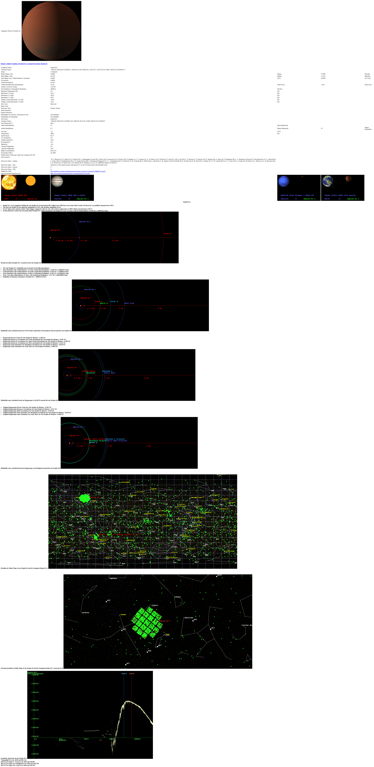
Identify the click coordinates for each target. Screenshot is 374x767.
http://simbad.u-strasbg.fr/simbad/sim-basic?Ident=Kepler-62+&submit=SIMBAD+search (78, 171)
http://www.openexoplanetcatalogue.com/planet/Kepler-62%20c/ (70, 173)
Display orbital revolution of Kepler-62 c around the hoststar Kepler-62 (24, 64)
